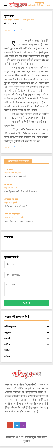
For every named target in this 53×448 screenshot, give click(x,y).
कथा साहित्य (8, 20)
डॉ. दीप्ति (14, 187)
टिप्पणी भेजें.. (26, 303)
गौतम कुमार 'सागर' (29, 20)
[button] (14, 30)
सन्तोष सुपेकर (16, 172)
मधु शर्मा (14, 202)
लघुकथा (16, 20)
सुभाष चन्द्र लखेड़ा (17, 217)
